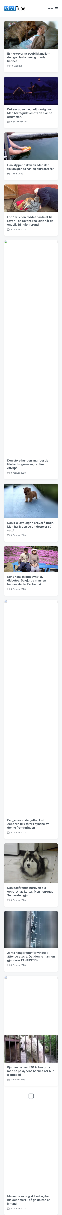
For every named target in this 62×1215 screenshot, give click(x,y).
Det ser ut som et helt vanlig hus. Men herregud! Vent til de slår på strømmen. (29, 113)
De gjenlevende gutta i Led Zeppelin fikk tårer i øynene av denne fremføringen (28, 823)
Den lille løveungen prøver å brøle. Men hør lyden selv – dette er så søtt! (30, 526)
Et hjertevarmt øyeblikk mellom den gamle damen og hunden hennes (28, 57)
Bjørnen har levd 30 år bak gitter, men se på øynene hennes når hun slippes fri (30, 1071)
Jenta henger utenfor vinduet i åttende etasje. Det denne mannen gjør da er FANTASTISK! (31, 956)
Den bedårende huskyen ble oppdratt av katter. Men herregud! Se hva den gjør (30, 891)
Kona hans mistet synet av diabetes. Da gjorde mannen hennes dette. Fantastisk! (26, 580)
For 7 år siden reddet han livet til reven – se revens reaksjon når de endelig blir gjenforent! (30, 220)
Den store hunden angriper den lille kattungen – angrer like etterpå (28, 464)
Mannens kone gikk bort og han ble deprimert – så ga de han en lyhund (28, 1199)
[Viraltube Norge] (23, 8)
